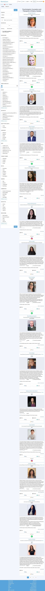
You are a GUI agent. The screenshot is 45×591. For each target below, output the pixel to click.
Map (26, 42)
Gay (3, 205)
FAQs (9, 586)
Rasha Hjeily (31, 241)
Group (4, 163)
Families (4, 161)
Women (4, 182)
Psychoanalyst (5, 71)
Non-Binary (5, 185)
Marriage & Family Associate (8, 59)
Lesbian (4, 207)
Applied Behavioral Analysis (7, 116)
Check (4, 220)
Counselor (4, 45)
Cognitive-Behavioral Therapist (8, 42)
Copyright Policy (11, 583)
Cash (3, 218)
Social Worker (5, 79)
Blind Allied (5, 194)
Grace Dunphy (32, 277)
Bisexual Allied (5, 192)
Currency (2, 28)
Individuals (4, 158)
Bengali (4, 138)
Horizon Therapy (31, 463)
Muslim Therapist (6, 63)
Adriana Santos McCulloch (31, 391)
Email (38, 42)
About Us (34, 580)
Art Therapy (5, 117)
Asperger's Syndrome (6, 106)
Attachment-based (6, 119)
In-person (4, 127)
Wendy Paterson (31, 13)
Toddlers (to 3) (5, 145)
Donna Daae (31, 353)
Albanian (4, 134)
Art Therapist (5, 37)
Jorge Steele (32, 424)
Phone (32, 44)
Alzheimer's (5, 99)
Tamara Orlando (31, 539)
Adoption (4, 95)
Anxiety (4, 104)
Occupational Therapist (7, 65)
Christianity (5, 168)
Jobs (9, 588)
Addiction (4, 92)
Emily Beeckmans (32, 49)
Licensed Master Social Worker (8, 50)
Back (3, 6)
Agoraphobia (5, 96)
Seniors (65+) (5, 153)
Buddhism (4, 173)
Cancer (4, 195)
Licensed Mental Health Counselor (9, 51)
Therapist (4, 80)
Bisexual (4, 208)
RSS (10, 590)
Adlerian (4, 114)
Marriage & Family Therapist (8, 60)
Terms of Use (10, 582)
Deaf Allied (5, 197)
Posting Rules (34, 584)
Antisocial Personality (6, 103)
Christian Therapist (6, 39)
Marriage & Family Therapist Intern (9, 62)
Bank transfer (5, 215)
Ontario (6, 6)
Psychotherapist (5, 76)
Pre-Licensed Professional (7, 68)
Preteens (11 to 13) (6, 148)
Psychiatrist (5, 70)
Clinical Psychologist (6, 40)
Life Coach (5, 56)
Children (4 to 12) (6, 147)
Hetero (4, 204)
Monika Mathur (32, 166)
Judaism (4, 174)
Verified (9, 584)
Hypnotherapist (5, 48)
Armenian (4, 137)
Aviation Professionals (7, 191)
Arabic (4, 135)
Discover (4, 221)
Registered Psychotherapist (7, 77)
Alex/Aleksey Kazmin (31, 316)
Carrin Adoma (32, 500)
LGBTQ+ (4, 210)
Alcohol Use (5, 98)
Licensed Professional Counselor (8, 53)
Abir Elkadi (32, 89)
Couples (4, 160)
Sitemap (9, 587)
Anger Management (6, 101)
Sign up (34, 1)
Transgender (5, 184)
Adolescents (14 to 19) (7, 150)
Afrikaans (4, 132)
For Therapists (33, 586)
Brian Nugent (32, 126)
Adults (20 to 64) (6, 151)
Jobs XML (12, 590)
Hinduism (4, 171)
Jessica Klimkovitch (31, 203)
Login (31, 1)
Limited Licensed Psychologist (8, 57)
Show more (32, 52)
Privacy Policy (10, 580)
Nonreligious (5, 176)
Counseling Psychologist (7, 43)
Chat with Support (33, 583)
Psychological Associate (7, 73)
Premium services (33, 587)
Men (3, 181)
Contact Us (34, 582)
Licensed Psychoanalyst (7, 54)
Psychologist (5, 74)
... (41, 114)
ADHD (4, 93)
